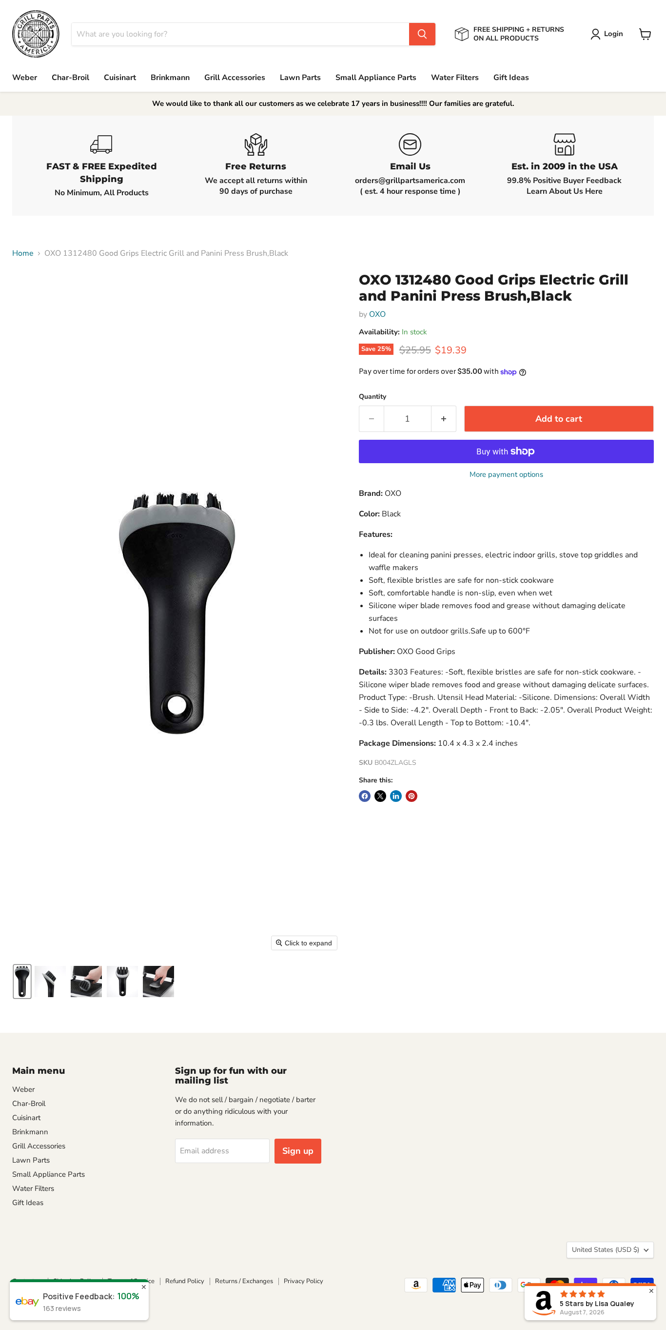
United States (605, 1249)
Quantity (372, 397)
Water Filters (455, 77)
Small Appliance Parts (375, 77)
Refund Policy (184, 1281)
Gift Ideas (511, 77)
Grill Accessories (234, 77)
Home (23, 253)
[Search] (422, 34)
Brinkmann (170, 77)
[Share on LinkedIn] (396, 796)
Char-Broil (70, 77)
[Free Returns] (256, 165)
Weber (24, 77)
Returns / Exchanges (244, 1281)
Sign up (297, 1151)
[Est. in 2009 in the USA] (565, 165)
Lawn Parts (300, 77)
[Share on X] (380, 796)
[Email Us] (410, 165)
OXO (377, 314)
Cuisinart (120, 77)
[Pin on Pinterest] (411, 796)
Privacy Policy (303, 1281)
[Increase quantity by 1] (443, 419)
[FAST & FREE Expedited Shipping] (101, 165)
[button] (608, 34)
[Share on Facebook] (365, 796)
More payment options (506, 475)
